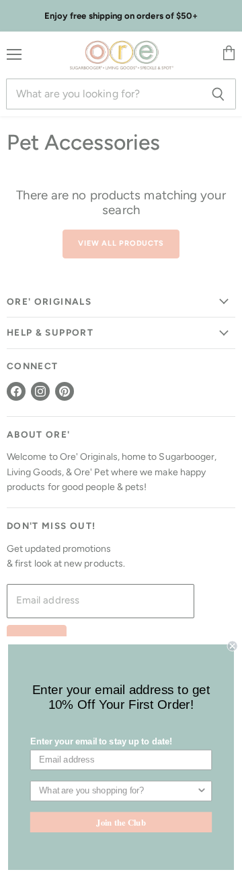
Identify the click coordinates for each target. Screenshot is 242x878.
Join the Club (121, 822)
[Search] (218, 94)
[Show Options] (201, 791)
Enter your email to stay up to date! (101, 741)
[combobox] (117, 791)
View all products (120, 243)
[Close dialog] (232, 645)
